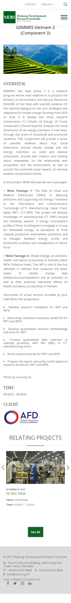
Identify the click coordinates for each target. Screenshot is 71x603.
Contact (31, 4)
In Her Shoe (16, 493)
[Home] (24, 17)
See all (35, 532)
